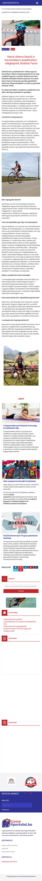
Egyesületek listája (8, 852)
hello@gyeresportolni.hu (9, 862)
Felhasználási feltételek (10, 845)
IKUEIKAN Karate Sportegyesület (14, 626)
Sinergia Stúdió (8, 631)
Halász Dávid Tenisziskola (12, 619)
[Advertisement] (20, 658)
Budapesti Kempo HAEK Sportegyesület (17, 629)
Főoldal (4, 9)
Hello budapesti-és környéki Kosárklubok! (19, 481)
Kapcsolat (5, 848)
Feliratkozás (5, 810)
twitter (30, 793)
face (25, 793)
